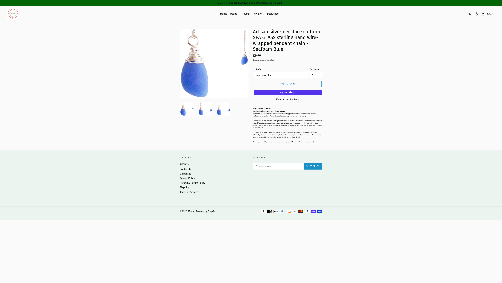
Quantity (315, 69)
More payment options (287, 99)
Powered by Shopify (205, 211)
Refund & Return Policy (192, 182)
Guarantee (185, 173)
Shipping (256, 60)
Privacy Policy (187, 178)
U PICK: (258, 69)
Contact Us (186, 169)
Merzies (191, 211)
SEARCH (184, 164)
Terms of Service (189, 192)
